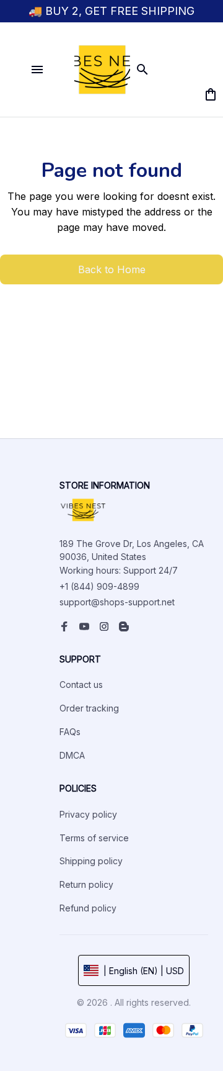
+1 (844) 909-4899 (99, 586)
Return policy (86, 884)
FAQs (70, 731)
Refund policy (87, 908)
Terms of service (94, 838)
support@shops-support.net (117, 602)
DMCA (72, 755)
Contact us (81, 684)
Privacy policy (88, 814)
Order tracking (89, 708)
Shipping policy (91, 861)
